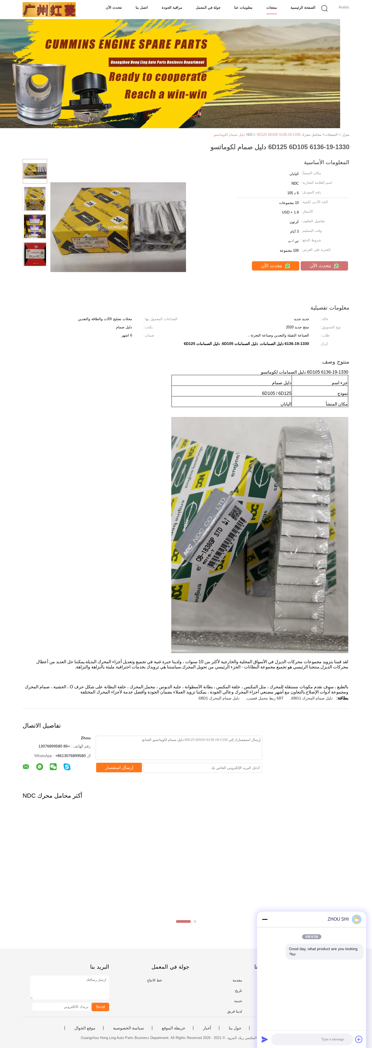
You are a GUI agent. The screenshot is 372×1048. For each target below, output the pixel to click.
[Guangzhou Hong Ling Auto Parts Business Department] (49, 9)
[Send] (264, 1039)
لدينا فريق (234, 1011)
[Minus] (264, 919)
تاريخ (238, 991)
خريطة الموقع (173, 1028)
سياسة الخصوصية (128, 1028)
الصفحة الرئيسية (303, 7)
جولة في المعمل (208, 7)
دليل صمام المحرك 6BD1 (219, 698)
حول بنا (235, 1028)
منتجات (271, 7)
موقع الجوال (84, 1028)
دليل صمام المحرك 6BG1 (312, 698)
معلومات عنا (243, 7)
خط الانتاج (154, 980)
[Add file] (359, 1039)
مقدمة (237, 980)
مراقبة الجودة (172, 7)
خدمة (238, 1001)
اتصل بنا (142, 7)
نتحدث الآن (114, 7)
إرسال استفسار (119, 767)
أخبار (207, 1028)
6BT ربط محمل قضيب (265, 698)
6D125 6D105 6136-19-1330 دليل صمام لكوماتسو (257, 135)
